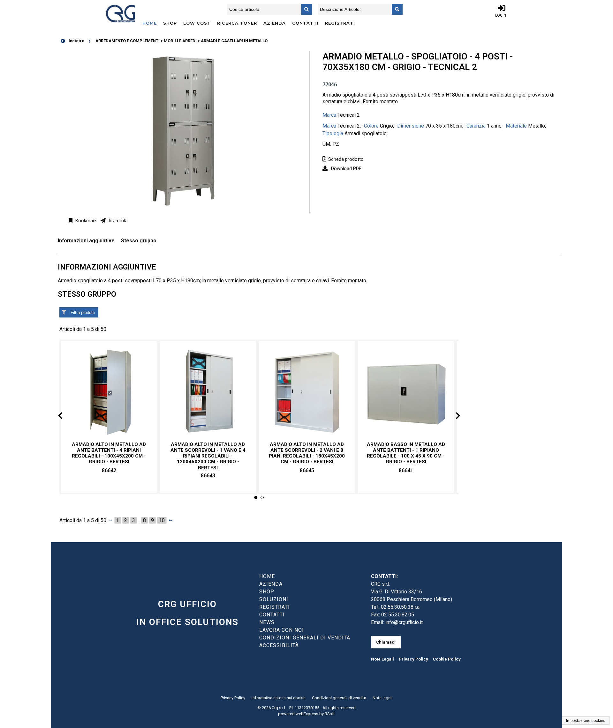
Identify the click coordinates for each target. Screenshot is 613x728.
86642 (109, 470)
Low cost (197, 23)
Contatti (305, 23)
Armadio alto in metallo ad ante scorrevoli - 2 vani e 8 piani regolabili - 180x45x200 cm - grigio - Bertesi (307, 453)
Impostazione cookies (585, 720)
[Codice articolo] (304, 9)
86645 (307, 470)
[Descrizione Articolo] (395, 9)
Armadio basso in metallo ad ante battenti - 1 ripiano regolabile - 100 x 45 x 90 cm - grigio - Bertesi (406, 453)
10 (162, 520)
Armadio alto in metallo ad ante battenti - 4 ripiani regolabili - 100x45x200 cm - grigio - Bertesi (109, 453)
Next (453, 417)
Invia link (116, 220)
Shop (170, 23)
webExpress (307, 713)
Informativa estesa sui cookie (279, 697)
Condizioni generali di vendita (339, 697)
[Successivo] (170, 520)
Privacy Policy (413, 659)
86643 (208, 476)
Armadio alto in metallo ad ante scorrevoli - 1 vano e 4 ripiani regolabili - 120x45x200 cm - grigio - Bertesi (208, 456)
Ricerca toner (237, 23)
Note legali (382, 697)
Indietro (76, 40)
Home (149, 23)
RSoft (330, 713)
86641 (406, 470)
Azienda (274, 23)
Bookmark (85, 220)
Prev (65, 417)
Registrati (340, 23)
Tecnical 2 (348, 115)
